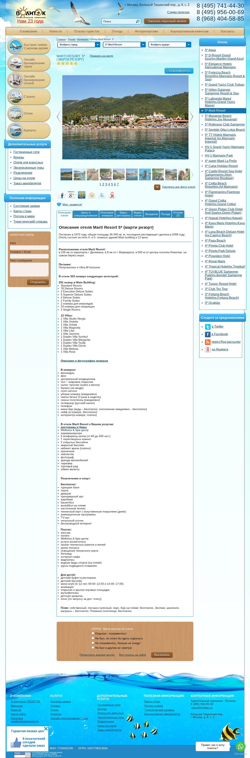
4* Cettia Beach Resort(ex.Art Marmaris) (221, 185)
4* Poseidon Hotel (217, 256)
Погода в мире (24, 216)
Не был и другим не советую (113, 647)
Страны (29, 96)
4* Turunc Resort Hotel (220, 283)
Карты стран (22, 211)
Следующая (59, 117)
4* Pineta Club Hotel (219, 245)
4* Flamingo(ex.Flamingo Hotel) (222, 193)
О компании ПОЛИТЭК (25, 701)
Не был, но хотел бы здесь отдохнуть (119, 638)
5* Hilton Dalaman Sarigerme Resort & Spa (222, 91)
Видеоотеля (138, 214)
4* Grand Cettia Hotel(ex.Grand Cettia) (220, 202)
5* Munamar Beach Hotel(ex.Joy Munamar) (221, 117)
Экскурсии (151, 214)
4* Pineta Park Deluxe (220, 251)
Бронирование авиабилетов (162, 714)
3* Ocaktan (212, 302)
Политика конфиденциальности (24, 720)
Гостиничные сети (26, 152)
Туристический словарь (30, 221)
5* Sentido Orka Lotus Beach (225, 129)
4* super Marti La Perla (221, 161)
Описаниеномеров (107, 214)
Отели (28, 113)
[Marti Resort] (125, 116)
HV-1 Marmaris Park (219, 155)
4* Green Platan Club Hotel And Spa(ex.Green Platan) (224, 211)
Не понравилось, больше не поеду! (117, 643)
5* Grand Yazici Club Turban (224, 84)
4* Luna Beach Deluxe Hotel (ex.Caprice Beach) (224, 233)
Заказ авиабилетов (27, 183)
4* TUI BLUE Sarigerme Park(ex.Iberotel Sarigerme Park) (223, 275)
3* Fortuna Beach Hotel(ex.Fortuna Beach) (222, 296)
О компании (28, 31)
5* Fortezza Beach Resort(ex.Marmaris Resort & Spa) (225, 76)
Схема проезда (178, 12)
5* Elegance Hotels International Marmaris (220, 65)
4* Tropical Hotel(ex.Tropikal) (225, 266)
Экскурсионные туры (28, 167)
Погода (117, 31)
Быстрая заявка (61, 701)
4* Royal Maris (215, 261)
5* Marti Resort (215, 110)
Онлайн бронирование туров (34, 63)
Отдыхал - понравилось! (110, 633)
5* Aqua (210, 50)
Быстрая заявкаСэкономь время (36, 46)
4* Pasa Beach (215, 240)
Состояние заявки (26, 206)
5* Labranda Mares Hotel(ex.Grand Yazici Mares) (220, 102)
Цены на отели (24, 178)
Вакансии (17, 705)
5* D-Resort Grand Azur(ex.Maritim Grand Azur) (224, 57)
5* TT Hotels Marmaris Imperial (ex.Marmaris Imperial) (220, 138)
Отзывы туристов (86, 31)
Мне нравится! (72, 204)
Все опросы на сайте (132, 654)
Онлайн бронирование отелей (34, 80)
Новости (55, 31)
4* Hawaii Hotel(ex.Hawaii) (223, 218)
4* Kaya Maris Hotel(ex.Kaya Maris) (225, 224)
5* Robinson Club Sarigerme (225, 124)
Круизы (18, 157)
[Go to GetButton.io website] (240, 754)
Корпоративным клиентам (189, 31)
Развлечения (22, 172)
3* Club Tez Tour (216, 289)
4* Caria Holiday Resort (221, 166)
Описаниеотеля (64, 214)
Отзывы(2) (178, 214)
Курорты (30, 130)
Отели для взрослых (28, 162)
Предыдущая (191, 117)
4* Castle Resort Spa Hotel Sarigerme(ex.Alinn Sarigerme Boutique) (223, 175)
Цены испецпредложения (85, 214)
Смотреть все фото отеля (178, 186)
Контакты (227, 31)
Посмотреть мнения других (97, 654)
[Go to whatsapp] (241, 746)
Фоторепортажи (146, 31)
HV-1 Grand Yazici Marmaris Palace (224, 148)
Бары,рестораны (123, 214)
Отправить (38, 282)
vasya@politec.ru (201, 707)
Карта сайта (18, 714)
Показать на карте (101, 55)
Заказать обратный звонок (167, 21)
